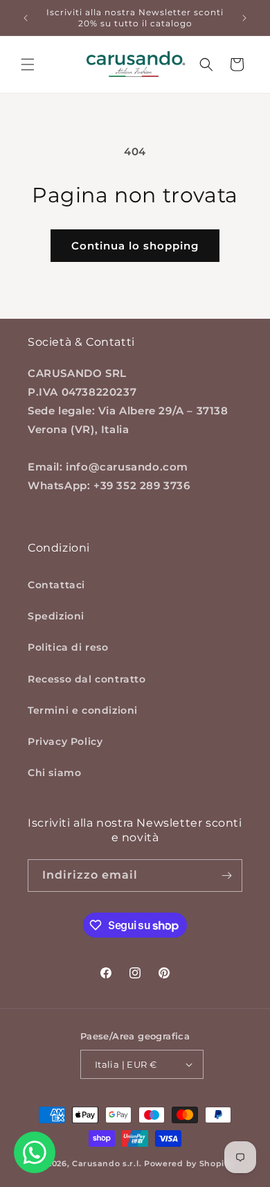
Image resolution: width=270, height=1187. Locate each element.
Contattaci (56, 585)
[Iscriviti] (226, 875)
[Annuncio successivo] (244, 18)
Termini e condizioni (83, 710)
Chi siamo (54, 772)
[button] (27, 64)
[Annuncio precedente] (25, 18)
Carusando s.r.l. (106, 1163)
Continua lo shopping (135, 245)
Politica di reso (68, 647)
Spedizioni (56, 616)
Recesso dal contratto (87, 679)
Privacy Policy (65, 741)
